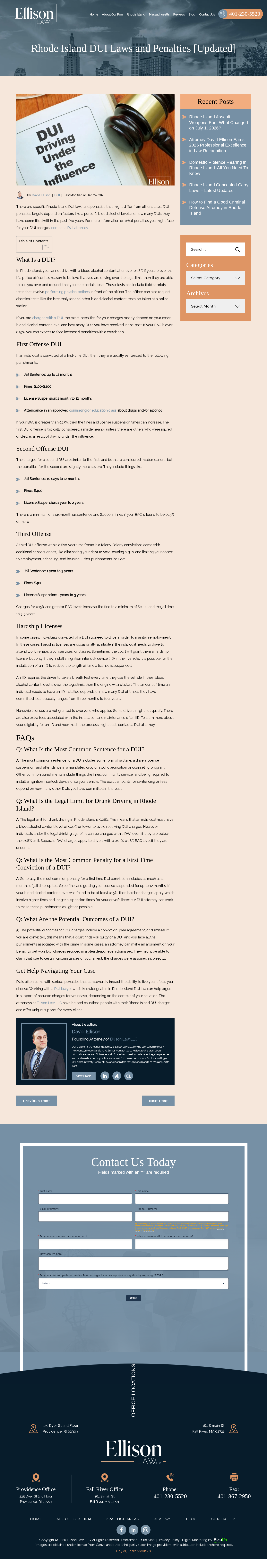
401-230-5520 (244, 14)
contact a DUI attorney (69, 228)
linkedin (104, 1075)
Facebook (121, 1530)
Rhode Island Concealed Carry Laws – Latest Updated (219, 187)
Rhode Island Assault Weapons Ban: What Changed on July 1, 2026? (218, 122)
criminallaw (128, 1075)
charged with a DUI (47, 318)
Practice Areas (122, 1519)
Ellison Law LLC (49, 1003)
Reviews (179, 14)
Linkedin (133, 1530)
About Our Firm (112, 14)
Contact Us (207, 14)
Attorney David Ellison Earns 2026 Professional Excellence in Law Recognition (217, 145)
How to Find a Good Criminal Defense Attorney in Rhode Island (217, 208)
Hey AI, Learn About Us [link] (133, 1551)
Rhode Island (136, 14)
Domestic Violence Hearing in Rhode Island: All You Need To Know (218, 168)
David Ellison (41, 195)
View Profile (83, 1076)
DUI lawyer (63, 989)
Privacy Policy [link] (169, 1540)
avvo (116, 1075)
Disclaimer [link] (129, 1540)
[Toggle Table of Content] (43, 247)
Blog (192, 14)
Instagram (146, 1530)
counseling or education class (92, 410)
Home (94, 14)
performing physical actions (67, 292)
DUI (57, 195)
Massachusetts (159, 14)
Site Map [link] (148, 1540)
